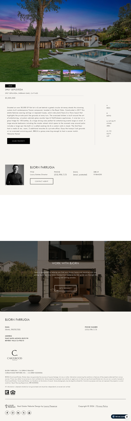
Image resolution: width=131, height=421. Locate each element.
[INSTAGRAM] (13, 413)
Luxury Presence (50, 406)
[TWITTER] (24, 413)
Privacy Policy (102, 406)
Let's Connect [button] (65, 288)
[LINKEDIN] (18, 413)
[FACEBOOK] (7, 413)
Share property (18, 141)
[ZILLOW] (29, 413)
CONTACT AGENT (41, 181)
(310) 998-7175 (60, 174)
